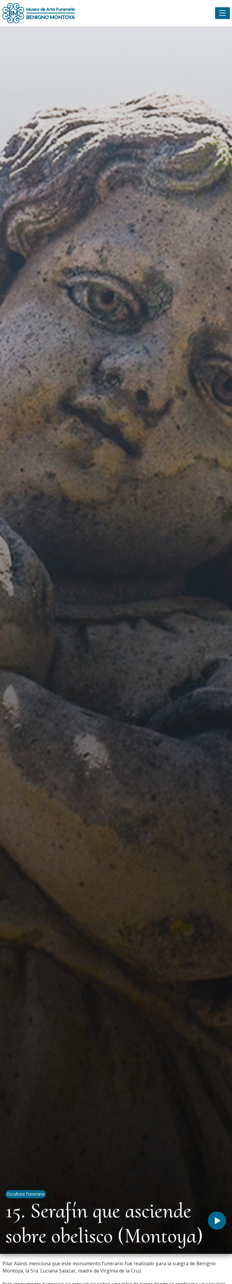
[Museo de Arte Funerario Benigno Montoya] (38, 13)
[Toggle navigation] (222, 13)
